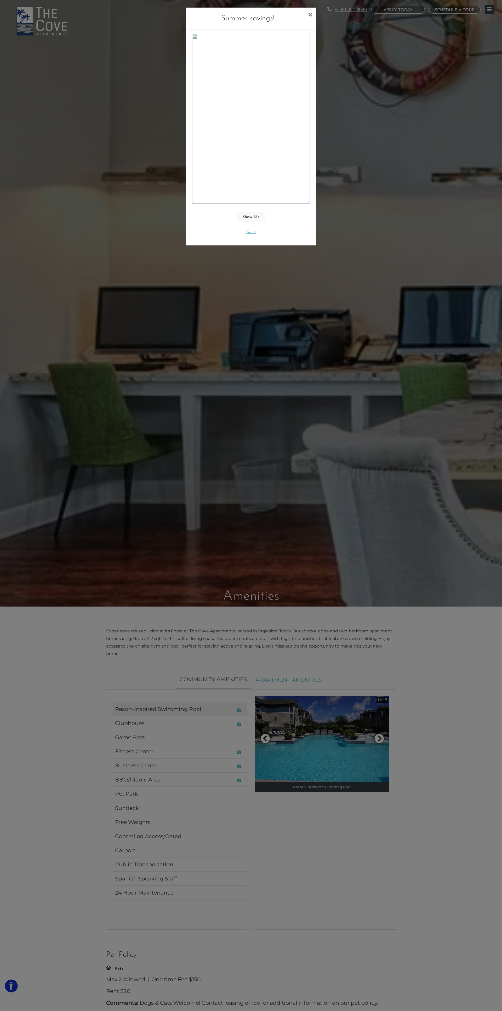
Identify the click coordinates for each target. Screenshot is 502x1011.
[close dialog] (310, 15)
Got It (251, 232)
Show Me (251, 217)
